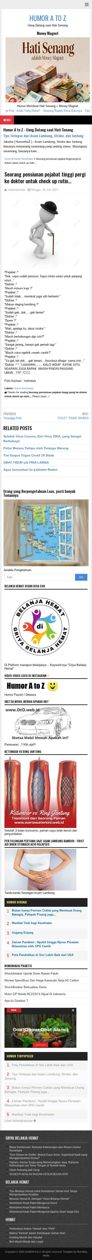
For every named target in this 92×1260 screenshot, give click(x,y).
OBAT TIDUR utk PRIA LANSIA (26, 462)
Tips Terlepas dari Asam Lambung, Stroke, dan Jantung (43, 135)
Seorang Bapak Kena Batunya (56, 110)
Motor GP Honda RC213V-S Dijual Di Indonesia (34, 994)
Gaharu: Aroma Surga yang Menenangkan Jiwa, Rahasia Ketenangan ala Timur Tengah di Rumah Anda (44, 1164)
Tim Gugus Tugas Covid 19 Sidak (28, 455)
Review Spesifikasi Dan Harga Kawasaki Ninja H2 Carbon (41, 980)
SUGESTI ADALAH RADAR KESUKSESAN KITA (38, 1174)
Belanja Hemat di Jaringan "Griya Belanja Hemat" (39, 1198)
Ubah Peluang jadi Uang (24, 1170)
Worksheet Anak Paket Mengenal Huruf (33, 1203)
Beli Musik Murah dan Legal (26, 1241)
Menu (6, 120)
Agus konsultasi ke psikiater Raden (30, 469)
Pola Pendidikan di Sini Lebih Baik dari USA (42, 955)
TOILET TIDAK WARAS (73, 418)
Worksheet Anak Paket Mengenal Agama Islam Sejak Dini (44, 1211)
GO (81, 577)
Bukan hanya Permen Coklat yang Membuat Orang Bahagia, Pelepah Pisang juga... (47, 912)
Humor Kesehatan (23, 388)
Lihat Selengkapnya (18, 1120)
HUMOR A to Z (33, 1251)
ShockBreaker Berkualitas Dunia (25, 987)
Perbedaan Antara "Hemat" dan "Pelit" (32, 1228)
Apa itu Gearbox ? (16, 1000)
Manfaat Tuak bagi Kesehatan (32, 923)
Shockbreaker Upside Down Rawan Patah (31, 973)
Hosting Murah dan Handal (25, 1237)
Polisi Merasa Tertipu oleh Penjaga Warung (36, 448)
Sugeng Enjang (22, 932)
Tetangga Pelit (12, 418)
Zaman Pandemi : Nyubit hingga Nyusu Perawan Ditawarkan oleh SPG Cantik (45, 944)
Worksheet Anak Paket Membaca (29, 1207)
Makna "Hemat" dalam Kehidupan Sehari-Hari (37, 1233)
